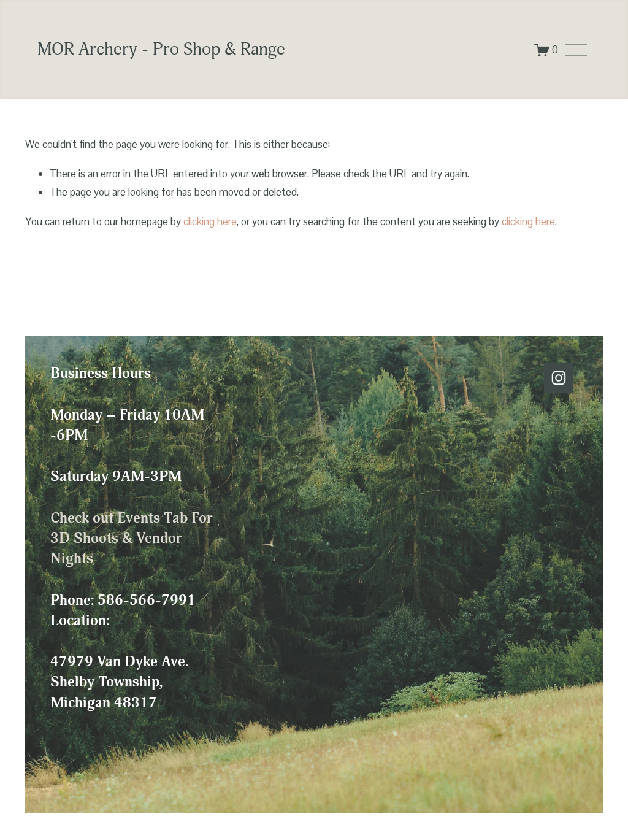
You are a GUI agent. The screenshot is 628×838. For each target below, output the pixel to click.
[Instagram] (558, 378)
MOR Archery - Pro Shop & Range (161, 49)
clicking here (210, 221)
